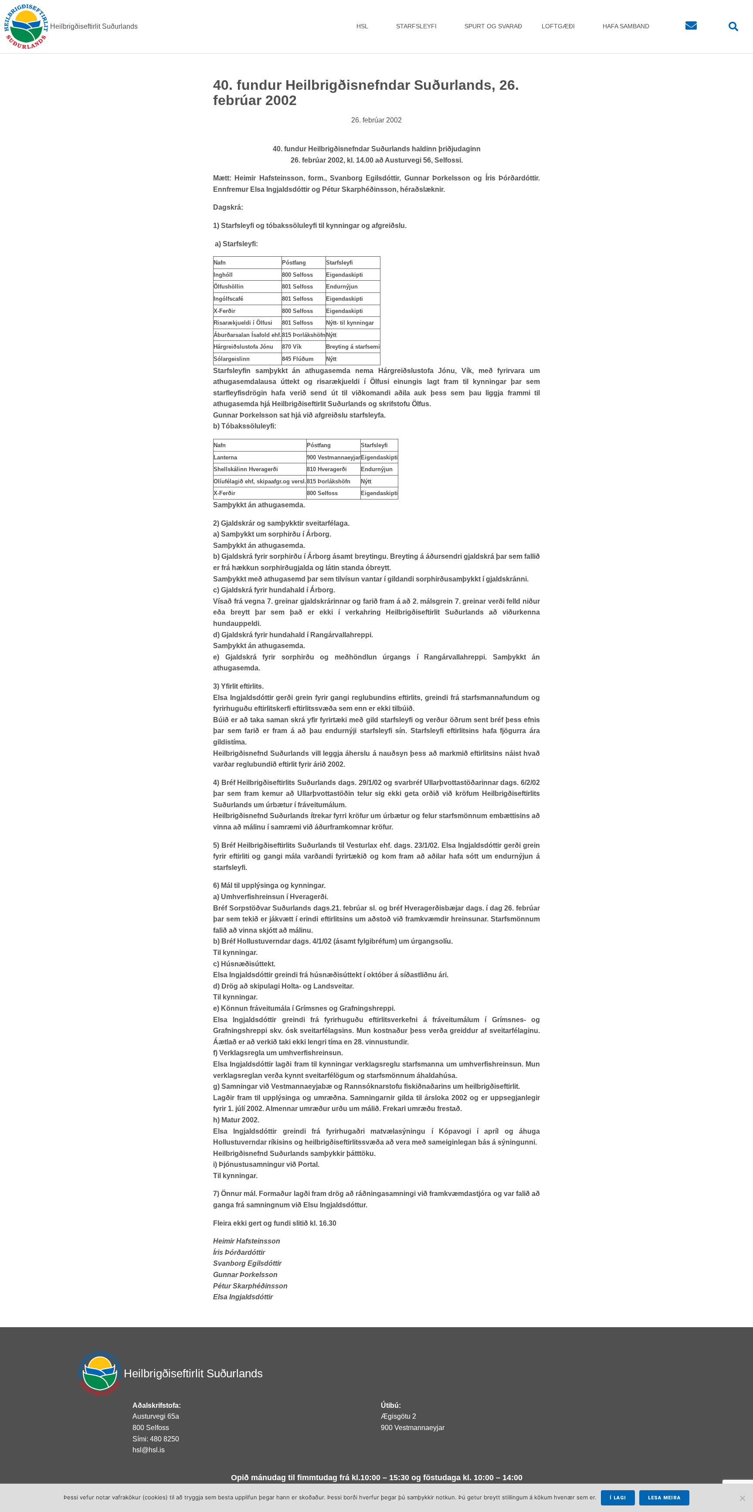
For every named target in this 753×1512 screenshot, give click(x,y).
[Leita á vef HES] (733, 27)
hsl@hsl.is (148, 1450)
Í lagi (618, 1498)
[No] (742, 1498)
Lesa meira (664, 1498)
